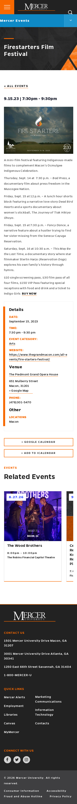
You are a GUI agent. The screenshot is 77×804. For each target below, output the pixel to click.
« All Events (16, 86)
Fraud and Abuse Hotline (23, 796)
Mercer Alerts (14, 697)
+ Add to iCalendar (38, 453)
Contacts (42, 723)
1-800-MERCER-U (18, 675)
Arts (12, 343)
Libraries (11, 714)
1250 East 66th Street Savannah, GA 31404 (37, 666)
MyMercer (11, 732)
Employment (14, 706)
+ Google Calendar (38, 442)
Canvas (9, 723)
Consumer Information (21, 791)
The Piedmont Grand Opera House (33, 374)
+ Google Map (19, 390)
